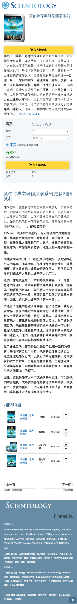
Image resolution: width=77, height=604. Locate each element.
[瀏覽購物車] (72, 600)
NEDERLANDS (63, 534)
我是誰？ (48, 558)
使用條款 (8, 599)
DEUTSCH (9, 539)
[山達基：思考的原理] (11, 417)
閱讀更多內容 (28, 114)
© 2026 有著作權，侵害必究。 (26, 595)
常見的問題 (17, 558)
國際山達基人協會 (61, 577)
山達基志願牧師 (43, 577)
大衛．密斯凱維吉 (12, 577)
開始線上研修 (28, 577)
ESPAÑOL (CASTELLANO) (17, 543)
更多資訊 (9, 562)
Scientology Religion (59, 572)
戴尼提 (22, 572)
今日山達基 (52, 554)
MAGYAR (20, 539)
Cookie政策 (64, 595)
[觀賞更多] (66, 419)
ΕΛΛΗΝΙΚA (37, 543)
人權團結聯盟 (55, 581)
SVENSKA (40, 539)
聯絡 (17, 562)
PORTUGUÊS (62, 543)
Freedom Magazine (13, 581)
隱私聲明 (53, 595)
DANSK (65, 529)
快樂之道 (28, 581)
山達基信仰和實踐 (27, 554)
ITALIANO (49, 543)
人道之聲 (63, 554)
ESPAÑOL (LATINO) (57, 539)
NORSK (30, 539)
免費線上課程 (36, 558)
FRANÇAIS (9, 534)
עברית (20, 534)
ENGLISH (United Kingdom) (46, 529)
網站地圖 (31, 562)
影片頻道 (41, 554)
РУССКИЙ (39, 534)
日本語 (29, 534)
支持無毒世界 (40, 581)
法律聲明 (18, 599)
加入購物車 (40, 49)
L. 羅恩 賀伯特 (10, 554)
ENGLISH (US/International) (17, 529)
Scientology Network (37, 572)
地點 (23, 562)
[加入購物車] (66, 415)
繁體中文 (50, 534)
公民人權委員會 (17, 585)
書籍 (26, 558)
